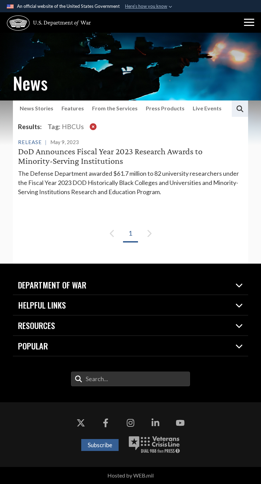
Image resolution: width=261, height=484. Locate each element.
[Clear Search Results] (93, 126)
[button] (249, 22)
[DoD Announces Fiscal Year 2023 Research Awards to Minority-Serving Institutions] (130, 167)
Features (73, 108)
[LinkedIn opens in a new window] (155, 422)
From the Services (115, 108)
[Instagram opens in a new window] (130, 422)
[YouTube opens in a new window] (180, 422)
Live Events (207, 108)
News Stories (36, 108)
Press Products (165, 108)
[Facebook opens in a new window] (105, 422)
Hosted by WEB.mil (130, 475)
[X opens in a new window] (80, 422)
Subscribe (100, 445)
